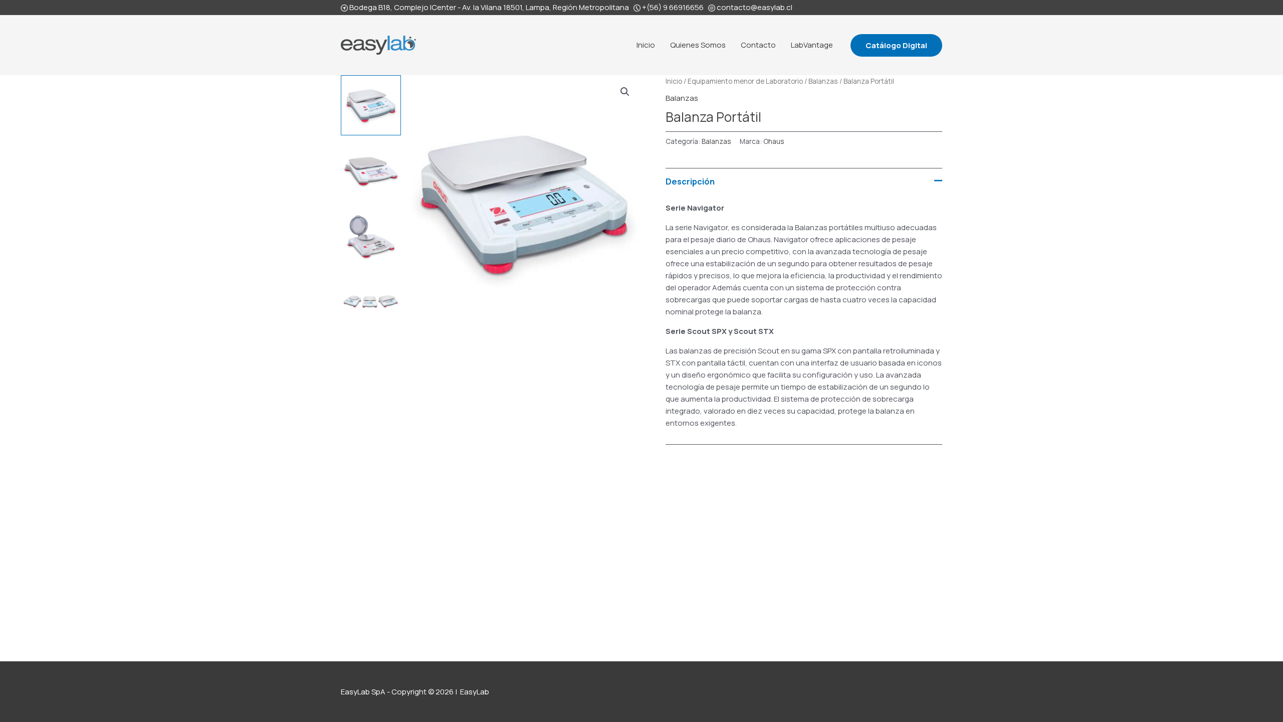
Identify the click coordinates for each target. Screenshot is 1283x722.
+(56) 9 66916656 (673, 7)
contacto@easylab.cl (754, 7)
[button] (896, 45)
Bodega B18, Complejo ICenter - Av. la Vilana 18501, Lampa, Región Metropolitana (489, 7)
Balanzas (823, 81)
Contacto (758, 45)
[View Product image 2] (371, 170)
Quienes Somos (698, 45)
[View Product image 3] (371, 235)
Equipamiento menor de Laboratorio (745, 81)
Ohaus (773, 141)
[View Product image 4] (371, 300)
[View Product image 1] (371, 105)
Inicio (645, 45)
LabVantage (812, 45)
